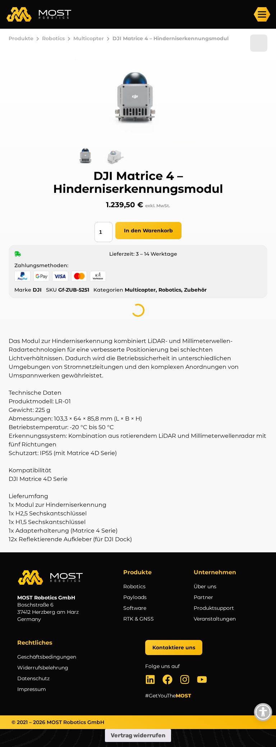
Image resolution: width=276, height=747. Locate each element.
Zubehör (195, 290)
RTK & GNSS (138, 619)
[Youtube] (202, 679)
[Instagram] (185, 679)
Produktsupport (214, 608)
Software (134, 608)
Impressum (31, 689)
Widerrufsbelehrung (42, 667)
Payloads (135, 597)
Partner (203, 597)
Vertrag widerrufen (138, 735)
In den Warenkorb (148, 230)
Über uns (205, 586)
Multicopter (88, 38)
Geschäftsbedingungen (46, 657)
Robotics (53, 38)
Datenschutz (33, 678)
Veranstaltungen (215, 619)
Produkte (21, 38)
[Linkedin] (150, 679)
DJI (37, 290)
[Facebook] (167, 679)
